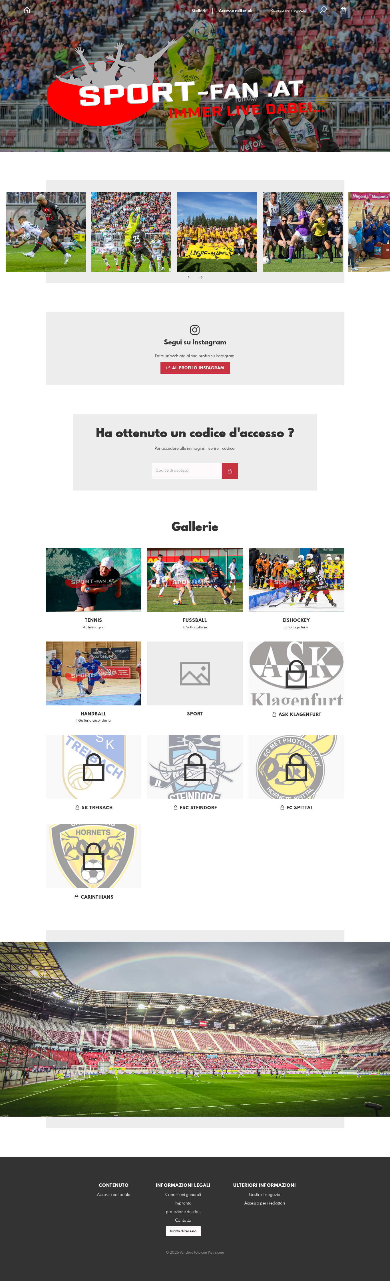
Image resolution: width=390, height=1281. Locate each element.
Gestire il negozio (264, 1195)
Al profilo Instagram (197, 368)
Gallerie (200, 11)
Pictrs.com (216, 1252)
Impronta (183, 1203)
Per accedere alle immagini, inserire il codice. (195, 449)
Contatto (183, 1221)
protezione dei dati (183, 1212)
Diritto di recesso (183, 1231)
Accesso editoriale (236, 11)
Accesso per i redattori (264, 1203)
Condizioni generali (183, 1195)
